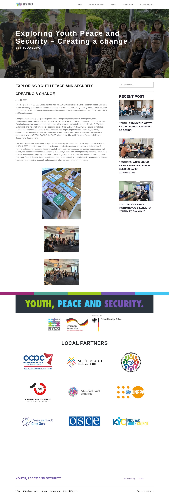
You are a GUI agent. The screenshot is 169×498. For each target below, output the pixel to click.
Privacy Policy (123, 479)
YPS (80, 4)
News (113, 4)
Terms (135, 479)
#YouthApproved (96, 4)
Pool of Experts (146, 4)
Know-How (128, 4)
